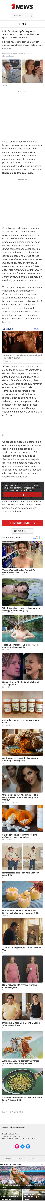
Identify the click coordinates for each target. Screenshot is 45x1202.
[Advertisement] (22, 115)
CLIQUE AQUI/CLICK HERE (28, 1138)
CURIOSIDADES (14, 1112)
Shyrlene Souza (8, 56)
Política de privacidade (17, 1127)
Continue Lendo (20, 523)
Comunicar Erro (21, 531)
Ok (22, 495)
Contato (5, 1127)
